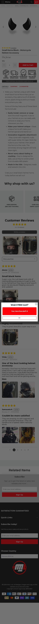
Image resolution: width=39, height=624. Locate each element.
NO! (19, 318)
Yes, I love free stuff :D (19, 311)
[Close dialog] (36, 304)
